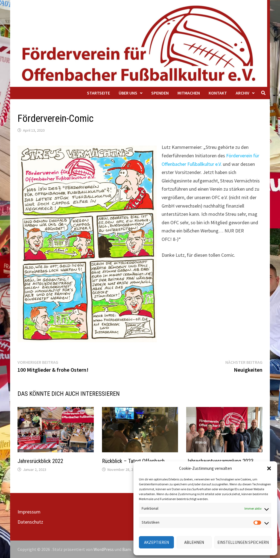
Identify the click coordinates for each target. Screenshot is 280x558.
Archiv (242, 93)
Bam (126, 549)
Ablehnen (194, 542)
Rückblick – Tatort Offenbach (133, 461)
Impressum (29, 512)
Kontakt (218, 93)
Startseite (98, 93)
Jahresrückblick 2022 (40, 461)
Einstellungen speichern (243, 542)
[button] (269, 468)
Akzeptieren (156, 542)
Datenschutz (30, 522)
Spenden (160, 93)
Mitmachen (188, 93)
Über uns (128, 93)
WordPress (104, 549)
